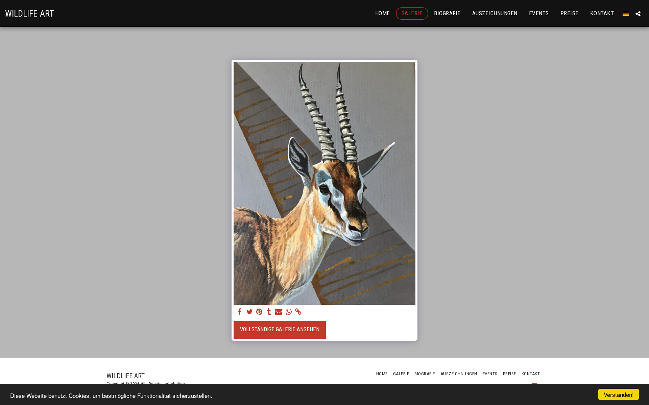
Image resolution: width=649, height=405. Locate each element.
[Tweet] (249, 312)
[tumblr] (269, 312)
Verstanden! (619, 394)
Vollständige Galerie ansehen (279, 329)
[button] (638, 13)
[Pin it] (259, 312)
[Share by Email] (278, 312)
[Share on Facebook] (239, 312)
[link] (298, 312)
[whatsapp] (288, 312)
